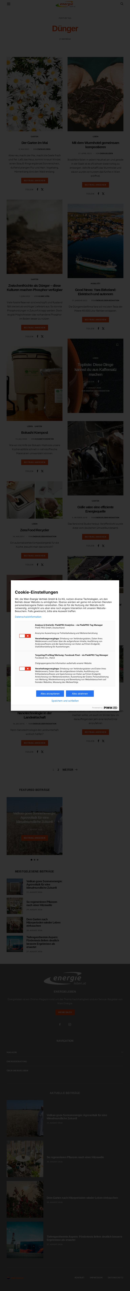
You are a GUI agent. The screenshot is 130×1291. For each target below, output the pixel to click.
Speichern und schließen (65, 700)
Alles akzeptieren (50, 693)
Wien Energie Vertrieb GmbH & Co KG (44, 599)
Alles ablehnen (80, 693)
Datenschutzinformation (28, 616)
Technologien (90, 599)
